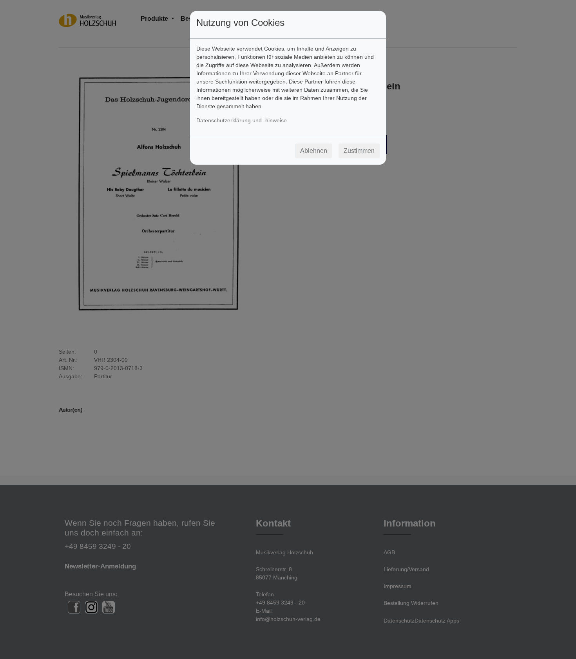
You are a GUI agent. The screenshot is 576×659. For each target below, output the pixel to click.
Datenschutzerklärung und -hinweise (241, 120)
